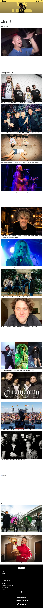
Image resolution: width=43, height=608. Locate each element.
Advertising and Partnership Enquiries (7, 585)
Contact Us (3, 589)
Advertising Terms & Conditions (6, 580)
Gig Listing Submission (5, 587)
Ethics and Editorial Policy (5, 578)
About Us (3, 573)
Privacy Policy (4, 575)
